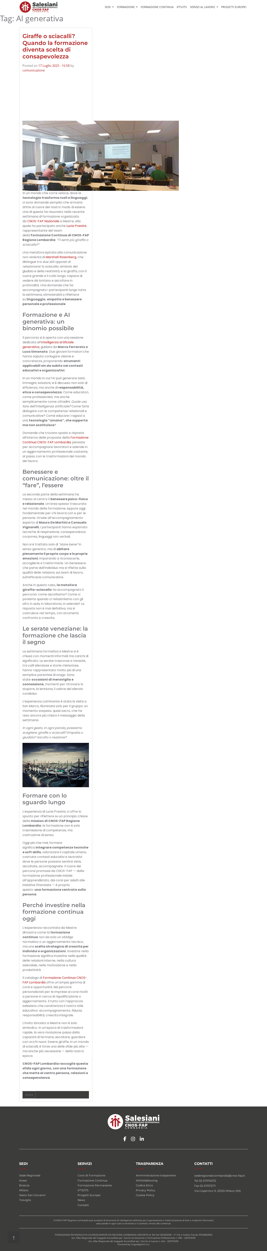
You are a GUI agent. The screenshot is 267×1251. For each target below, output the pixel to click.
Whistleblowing (147, 1180)
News (81, 1200)
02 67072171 (208, 1186)
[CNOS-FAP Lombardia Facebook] (124, 1139)
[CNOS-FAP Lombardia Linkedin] (142, 1139)
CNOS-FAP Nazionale (43, 221)
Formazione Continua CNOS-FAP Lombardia (55, 439)
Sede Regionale (29, 1175)
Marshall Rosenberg (61, 257)
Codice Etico (144, 1185)
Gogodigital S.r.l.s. (140, 1244)
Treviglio (25, 1200)
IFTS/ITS (182, 7)
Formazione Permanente (95, 1185)
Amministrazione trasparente (156, 1175)
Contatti (83, 1205)
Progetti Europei (233, 7)
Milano (23, 1190)
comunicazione (33, 70)
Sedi (108, 7)
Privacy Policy (145, 1190)
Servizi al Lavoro (203, 7)
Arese (23, 1180)
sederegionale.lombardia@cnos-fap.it (219, 1175)
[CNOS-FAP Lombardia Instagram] (133, 1139)
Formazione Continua (157, 7)
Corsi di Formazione (91, 1175)
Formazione (126, 7)
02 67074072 (207, 1180)
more (29, 1095)
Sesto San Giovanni (32, 1195)
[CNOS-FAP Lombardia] (38, 7)
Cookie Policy (145, 1195)
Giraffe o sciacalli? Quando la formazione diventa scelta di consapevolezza (55, 46)
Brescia (24, 1185)
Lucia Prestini (76, 226)
